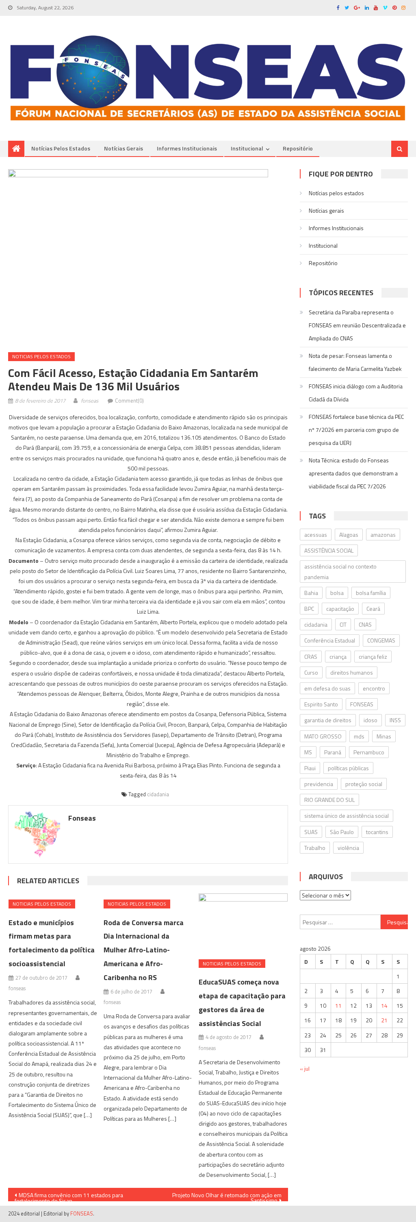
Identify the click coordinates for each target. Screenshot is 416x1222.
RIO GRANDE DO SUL (329, 799)
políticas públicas (348, 768)
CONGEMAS (381, 640)
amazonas (383, 534)
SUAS (311, 832)
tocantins (377, 832)
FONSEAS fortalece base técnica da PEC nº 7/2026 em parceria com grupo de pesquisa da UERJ (356, 429)
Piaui (310, 768)
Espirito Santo (321, 704)
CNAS (365, 624)
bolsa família (371, 592)
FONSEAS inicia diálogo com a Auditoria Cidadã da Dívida (356, 392)
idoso (370, 720)
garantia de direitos (327, 720)
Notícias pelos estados (60, 148)
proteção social (363, 784)
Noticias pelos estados (41, 356)
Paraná (332, 752)
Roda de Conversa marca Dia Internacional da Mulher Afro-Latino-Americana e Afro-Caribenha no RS (144, 950)
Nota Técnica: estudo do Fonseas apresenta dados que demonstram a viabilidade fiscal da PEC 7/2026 (353, 473)
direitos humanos (351, 672)
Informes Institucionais (187, 148)
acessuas (315, 534)
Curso (311, 672)
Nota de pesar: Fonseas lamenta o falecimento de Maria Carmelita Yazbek (355, 362)
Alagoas (348, 534)
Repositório (298, 148)
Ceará (373, 608)
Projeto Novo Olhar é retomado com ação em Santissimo (227, 1196)
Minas (384, 736)
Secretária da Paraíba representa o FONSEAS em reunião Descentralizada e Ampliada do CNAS (357, 325)
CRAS (310, 656)
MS (308, 752)
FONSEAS (361, 704)
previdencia (318, 784)
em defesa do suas (327, 688)
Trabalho (314, 847)
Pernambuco (368, 752)
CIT (343, 624)
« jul (305, 1068)
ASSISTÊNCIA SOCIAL (328, 550)
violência (348, 847)
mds (359, 736)
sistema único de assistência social (346, 815)
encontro (374, 688)
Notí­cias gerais (123, 148)
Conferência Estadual (329, 640)
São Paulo (342, 832)
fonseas (89, 400)
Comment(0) (129, 400)
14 (384, 1005)
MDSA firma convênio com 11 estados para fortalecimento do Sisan (69, 1196)
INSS (395, 720)
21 (384, 1020)
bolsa (337, 592)
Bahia (311, 592)
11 (338, 1005)
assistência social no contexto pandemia (340, 571)
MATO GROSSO (323, 736)
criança (338, 656)
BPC (309, 608)
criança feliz (373, 656)
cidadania (158, 794)
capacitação (340, 608)
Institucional (247, 148)
